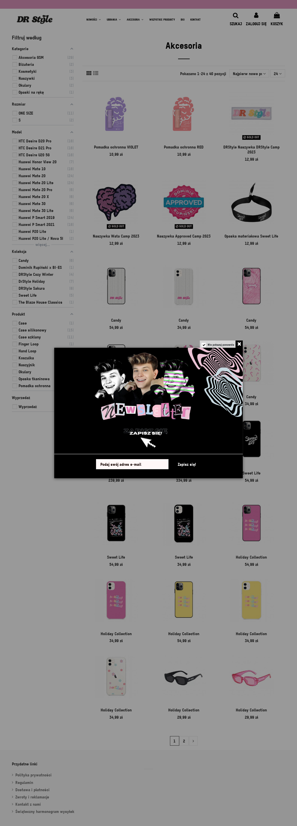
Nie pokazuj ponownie (221, 344)
